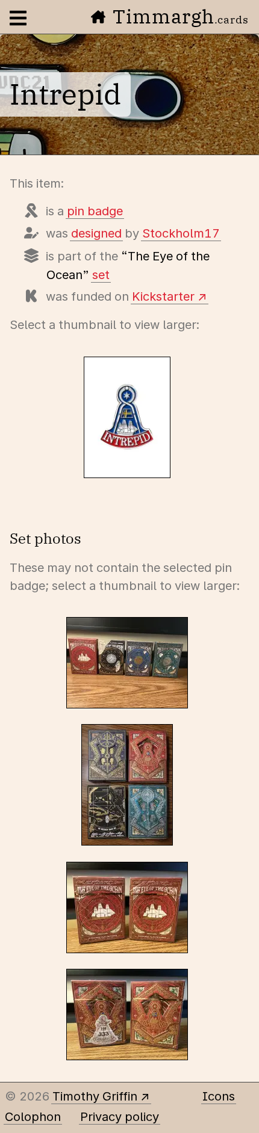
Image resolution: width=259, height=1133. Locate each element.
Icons (218, 1096)
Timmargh (181, 16)
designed (96, 233)
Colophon (33, 1117)
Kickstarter (163, 296)
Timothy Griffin (94, 1096)
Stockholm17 (181, 233)
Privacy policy (119, 1117)
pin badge (95, 211)
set (101, 275)
